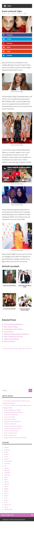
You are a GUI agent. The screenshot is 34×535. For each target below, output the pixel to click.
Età (5, 466)
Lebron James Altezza (24, 348)
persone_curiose (17, 13)
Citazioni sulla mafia (10, 424)
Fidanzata (7, 473)
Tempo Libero (8, 509)
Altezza (6, 447)
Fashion (6, 468)
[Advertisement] (17, 369)
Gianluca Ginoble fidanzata (12, 421)
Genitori (6, 482)
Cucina (6, 456)
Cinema (6, 454)
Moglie (6, 489)
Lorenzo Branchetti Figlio (10, 348)
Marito (6, 486)
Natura (6, 493)
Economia (7, 463)
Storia (6, 507)
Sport (5, 502)
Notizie (6, 495)
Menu (9, 6)
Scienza (6, 500)
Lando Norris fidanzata (11, 414)
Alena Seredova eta (10, 435)
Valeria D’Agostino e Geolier (12, 410)
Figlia (5, 477)
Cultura (6, 459)
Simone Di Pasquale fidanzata (13, 426)
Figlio (25, 13)
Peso (5, 498)
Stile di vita (7, 505)
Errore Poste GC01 (9, 417)
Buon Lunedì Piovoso (10, 433)
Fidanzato (7, 475)
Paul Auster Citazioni (10, 419)
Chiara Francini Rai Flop (11, 431)
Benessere (7, 450)
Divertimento (8, 461)
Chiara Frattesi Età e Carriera (12, 428)
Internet (6, 484)
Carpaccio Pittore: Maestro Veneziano (15, 437)
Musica (6, 491)
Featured (7, 470)
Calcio (6, 452)
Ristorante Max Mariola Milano (13, 412)
